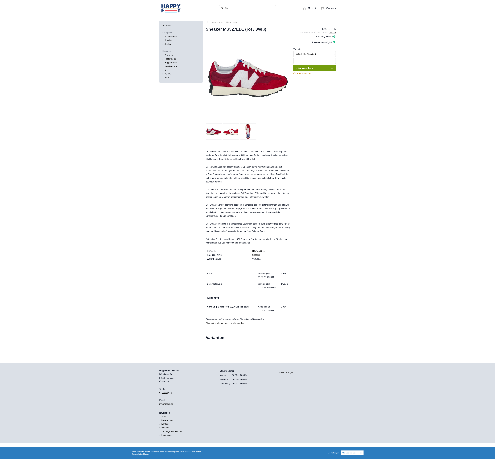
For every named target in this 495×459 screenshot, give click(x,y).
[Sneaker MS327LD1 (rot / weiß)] (248, 78)
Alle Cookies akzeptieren (352, 453)
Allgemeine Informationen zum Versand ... (225, 323)
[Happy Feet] (187, 8)
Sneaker (256, 255)
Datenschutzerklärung (140, 454)
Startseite (166, 25)
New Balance (258, 251)
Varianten (297, 49)
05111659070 (165, 393)
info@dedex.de (166, 404)
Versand (332, 33)
